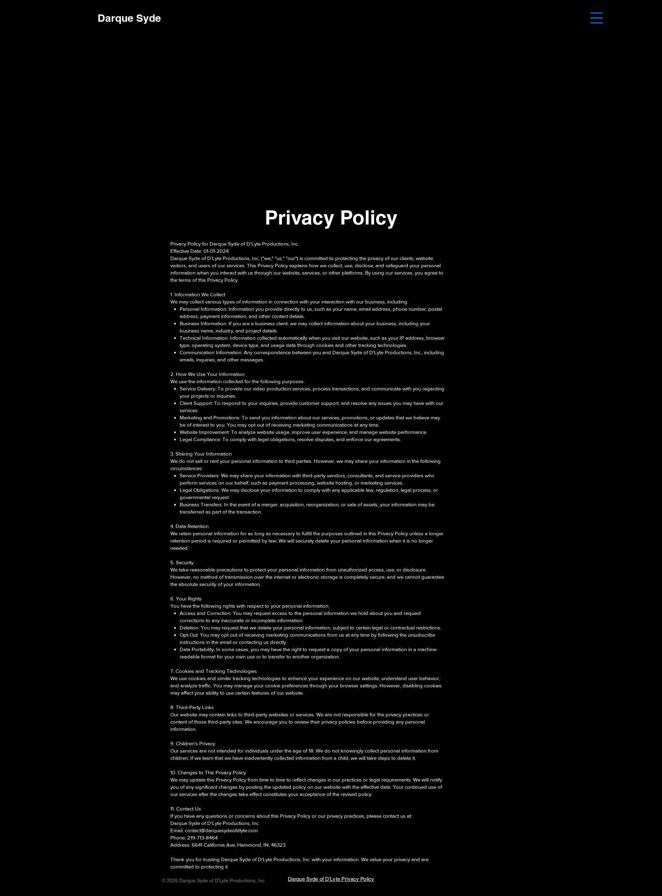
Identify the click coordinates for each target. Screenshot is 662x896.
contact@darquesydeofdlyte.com (221, 830)
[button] (596, 17)
